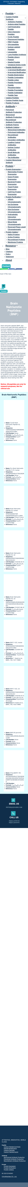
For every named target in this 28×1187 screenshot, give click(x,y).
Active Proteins (14, 237)
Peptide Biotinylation (16, 75)
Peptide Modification (10, 1148)
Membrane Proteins (15, 242)
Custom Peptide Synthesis (12, 1147)
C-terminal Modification (17, 70)
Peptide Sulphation (15, 93)
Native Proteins (14, 234)
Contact (6, 266)
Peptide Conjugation (15, 77)
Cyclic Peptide (13, 37)
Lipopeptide (12, 52)
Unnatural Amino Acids (17, 65)
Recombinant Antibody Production (15, 1161)
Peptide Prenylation (15, 90)
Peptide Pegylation (15, 82)
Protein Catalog (9, 1169)
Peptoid (11, 60)
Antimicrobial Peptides (16, 24)
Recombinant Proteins (16, 240)
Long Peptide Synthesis (17, 55)
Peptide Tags (13, 95)
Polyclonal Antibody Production (14, 1159)
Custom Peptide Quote (14, 100)
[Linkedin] (2, 289)
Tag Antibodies (13, 157)
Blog (7, 249)
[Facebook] (3, 289)
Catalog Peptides (12, 98)
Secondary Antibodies (16, 140)
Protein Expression (10, 1166)
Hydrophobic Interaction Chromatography (14, 217)
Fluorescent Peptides (16, 39)
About (9, 260)
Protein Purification (10, 1168)
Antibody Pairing (12, 125)
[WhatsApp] (0, 289)
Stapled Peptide (14, 62)
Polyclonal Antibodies (16, 132)
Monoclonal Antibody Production (14, 1157)
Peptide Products (12, 103)
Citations (9, 252)
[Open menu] (3, 286)
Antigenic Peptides (15, 22)
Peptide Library (14, 57)
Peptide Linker (13, 80)
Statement (10, 257)
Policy (8, 254)
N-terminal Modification (17, 72)
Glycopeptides (13, 44)
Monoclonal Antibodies (16, 130)
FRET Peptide (13, 42)
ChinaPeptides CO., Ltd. (9, 1176)
